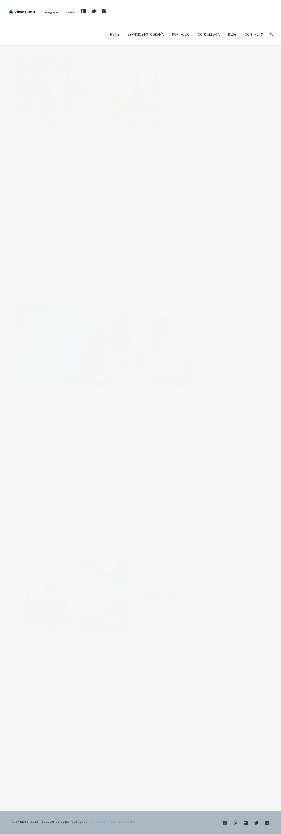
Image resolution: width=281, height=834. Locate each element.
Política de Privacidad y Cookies (113, 821)
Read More (32, 266)
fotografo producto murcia (150, 158)
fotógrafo (122, 158)
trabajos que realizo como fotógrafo (236, 92)
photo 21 (216, 572)
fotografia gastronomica (66, 158)
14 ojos (215, 344)
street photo (218, 621)
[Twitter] (94, 11)
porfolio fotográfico (224, 582)
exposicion (217, 394)
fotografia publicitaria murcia (231, 443)
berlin (239, 354)
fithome (240, 394)
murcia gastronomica (225, 562)
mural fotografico (223, 542)
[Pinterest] (235, 822)
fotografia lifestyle (100, 158)
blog (255, 354)
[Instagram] (104, 11)
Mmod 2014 (218, 532)
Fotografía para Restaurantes (234, 301)
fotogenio (217, 404)
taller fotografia (248, 621)
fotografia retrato (51, 403)
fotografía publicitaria (173, 396)
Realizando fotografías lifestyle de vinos (81, 170)
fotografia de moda (224, 414)
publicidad (256, 582)
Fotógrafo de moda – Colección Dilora (236, 312)
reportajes (217, 592)
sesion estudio (220, 611)
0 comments (142, 152)
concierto (257, 374)
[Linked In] (225, 822)
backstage (237, 344)
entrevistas (256, 384)
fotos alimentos (221, 513)
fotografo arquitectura (226, 463)
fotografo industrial (224, 473)
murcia (250, 542)
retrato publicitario (53, 653)
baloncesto (218, 354)
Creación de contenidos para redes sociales (239, 271)
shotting (246, 611)
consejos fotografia (224, 384)
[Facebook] (83, 11)
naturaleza (258, 562)
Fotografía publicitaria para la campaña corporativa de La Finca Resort (78, 668)
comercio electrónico (225, 374)
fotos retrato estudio (225, 522)
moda (240, 532)
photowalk (239, 572)
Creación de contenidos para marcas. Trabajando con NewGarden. (233, 287)
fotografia (240, 404)
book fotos (217, 364)
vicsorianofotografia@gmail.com (233, 123)
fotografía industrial (224, 493)
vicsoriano (51, 152)
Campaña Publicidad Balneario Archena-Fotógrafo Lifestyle (93, 417)
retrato (238, 592)
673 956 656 (217, 117)
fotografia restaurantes (227, 453)
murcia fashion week (225, 552)
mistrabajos (117, 152)
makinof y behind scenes (88, 152)
